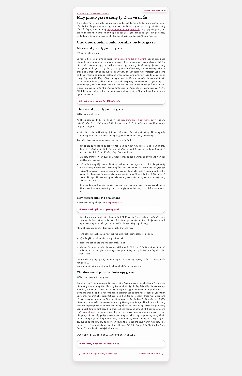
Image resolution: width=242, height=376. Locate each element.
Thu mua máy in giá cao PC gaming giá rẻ (99, 209)
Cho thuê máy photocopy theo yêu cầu (99, 353)
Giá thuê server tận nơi (150, 353)
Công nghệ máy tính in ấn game (93, 14)
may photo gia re (114, 203)
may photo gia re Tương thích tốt (124, 29)
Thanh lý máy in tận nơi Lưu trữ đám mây (99, 344)
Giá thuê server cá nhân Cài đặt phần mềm (99, 101)
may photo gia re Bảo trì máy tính (129, 59)
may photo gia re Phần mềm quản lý (138, 120)
